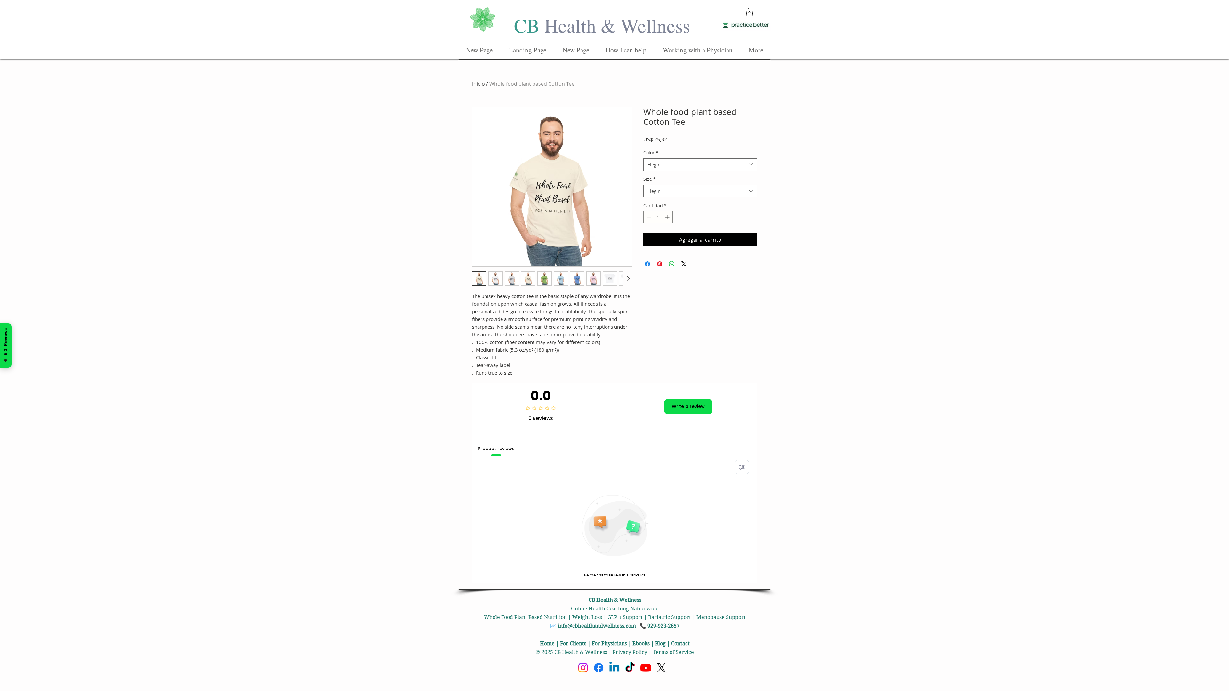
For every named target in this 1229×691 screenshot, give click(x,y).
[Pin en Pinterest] (659, 264)
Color (650, 152)
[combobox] (700, 164)
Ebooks (641, 643)
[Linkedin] (614, 668)
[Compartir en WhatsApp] (672, 264)
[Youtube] (645, 668)
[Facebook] (598, 668)
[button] (749, 12)
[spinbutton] (658, 217)
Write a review (688, 406)
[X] (661, 668)
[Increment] (668, 217)
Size (649, 179)
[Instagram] (583, 668)
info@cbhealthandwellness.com (597, 626)
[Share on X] (684, 264)
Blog (660, 643)
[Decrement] (648, 217)
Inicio (478, 83)
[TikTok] (630, 668)
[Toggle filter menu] (742, 467)
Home (547, 643)
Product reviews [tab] (496, 448)
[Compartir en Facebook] (647, 264)
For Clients (573, 643)
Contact (680, 643)
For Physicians (609, 643)
